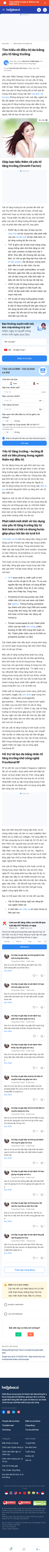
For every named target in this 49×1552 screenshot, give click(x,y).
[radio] (3, 421)
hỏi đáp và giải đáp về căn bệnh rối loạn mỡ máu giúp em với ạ (27, 985)
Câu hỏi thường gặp (10, 1466)
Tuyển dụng (30, 1451)
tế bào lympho (14, 262)
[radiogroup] (24, 383)
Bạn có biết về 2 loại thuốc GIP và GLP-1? (20, 424)
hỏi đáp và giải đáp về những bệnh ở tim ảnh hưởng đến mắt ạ (27, 956)
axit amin (26, 694)
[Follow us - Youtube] (18, 1411)
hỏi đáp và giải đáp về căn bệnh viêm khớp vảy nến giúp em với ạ (26, 1046)
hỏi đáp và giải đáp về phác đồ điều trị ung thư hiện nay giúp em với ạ (27, 1077)
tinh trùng (30, 626)
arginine (15, 604)
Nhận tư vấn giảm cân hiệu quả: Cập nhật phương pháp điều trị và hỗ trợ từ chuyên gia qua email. (26, 438)
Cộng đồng (30, 1425)
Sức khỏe (5, 43)
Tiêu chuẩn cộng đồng (11, 1470)
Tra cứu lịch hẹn (32, 1430)
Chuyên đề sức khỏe (10, 1421)
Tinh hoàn (6, 539)
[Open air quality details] (11, 1549)
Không (17, 421)
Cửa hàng (6, 1430)
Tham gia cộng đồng (24, 1270)
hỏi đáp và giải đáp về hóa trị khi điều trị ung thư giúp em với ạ (27, 1109)
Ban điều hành (31, 1447)
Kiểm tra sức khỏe (32, 1421)
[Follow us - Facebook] (3, 1411)
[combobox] (41, 400)
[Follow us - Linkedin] (13, 1411)
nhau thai (12, 233)
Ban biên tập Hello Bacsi (18, 68)
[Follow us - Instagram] (8, 1411)
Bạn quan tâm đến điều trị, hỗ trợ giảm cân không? (21, 416)
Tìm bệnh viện (8, 1425)
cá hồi (15, 539)
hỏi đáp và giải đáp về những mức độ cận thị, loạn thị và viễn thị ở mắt (26, 1204)
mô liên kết (21, 237)
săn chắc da (24, 909)
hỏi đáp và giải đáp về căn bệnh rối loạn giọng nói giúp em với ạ (27, 1172)
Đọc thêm (8, 971)
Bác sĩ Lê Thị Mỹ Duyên (30, 61)
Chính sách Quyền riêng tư (12, 1447)
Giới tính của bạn (9, 379)
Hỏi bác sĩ (24, 947)
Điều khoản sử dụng (10, 1443)
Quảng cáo (29, 1456)
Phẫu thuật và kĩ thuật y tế (22, 43)
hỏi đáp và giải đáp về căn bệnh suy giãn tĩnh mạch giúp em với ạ (26, 1017)
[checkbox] (3, 438)
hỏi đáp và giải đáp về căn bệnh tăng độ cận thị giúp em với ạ (27, 1236)
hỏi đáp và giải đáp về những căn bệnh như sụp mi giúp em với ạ (27, 1141)
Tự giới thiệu (30, 1443)
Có (7, 421)
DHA (10, 577)
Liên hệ (28, 1460)
